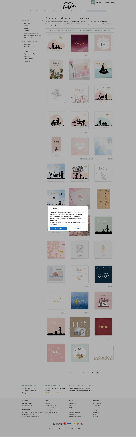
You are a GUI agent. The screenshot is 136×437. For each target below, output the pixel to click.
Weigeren (77, 228)
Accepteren (58, 228)
